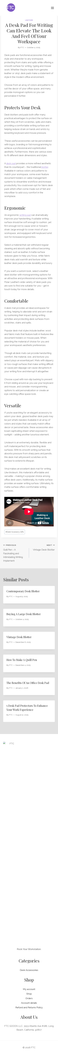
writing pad (25, 215)
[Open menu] (54, 7)
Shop (29, 993)
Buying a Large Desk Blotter (23, 614)
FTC (22, 47)
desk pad (11, 163)
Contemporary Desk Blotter (23, 591)
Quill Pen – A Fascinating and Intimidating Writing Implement (13, 553)
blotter (44, 167)
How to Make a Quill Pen (21, 660)
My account (29, 989)
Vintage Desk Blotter (44, 547)
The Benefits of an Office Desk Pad (27, 683)
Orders (29, 998)
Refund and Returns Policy (29, 1007)
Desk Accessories (29, 970)
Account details (29, 1003)
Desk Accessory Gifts (15, 532)
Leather (29, 20)
